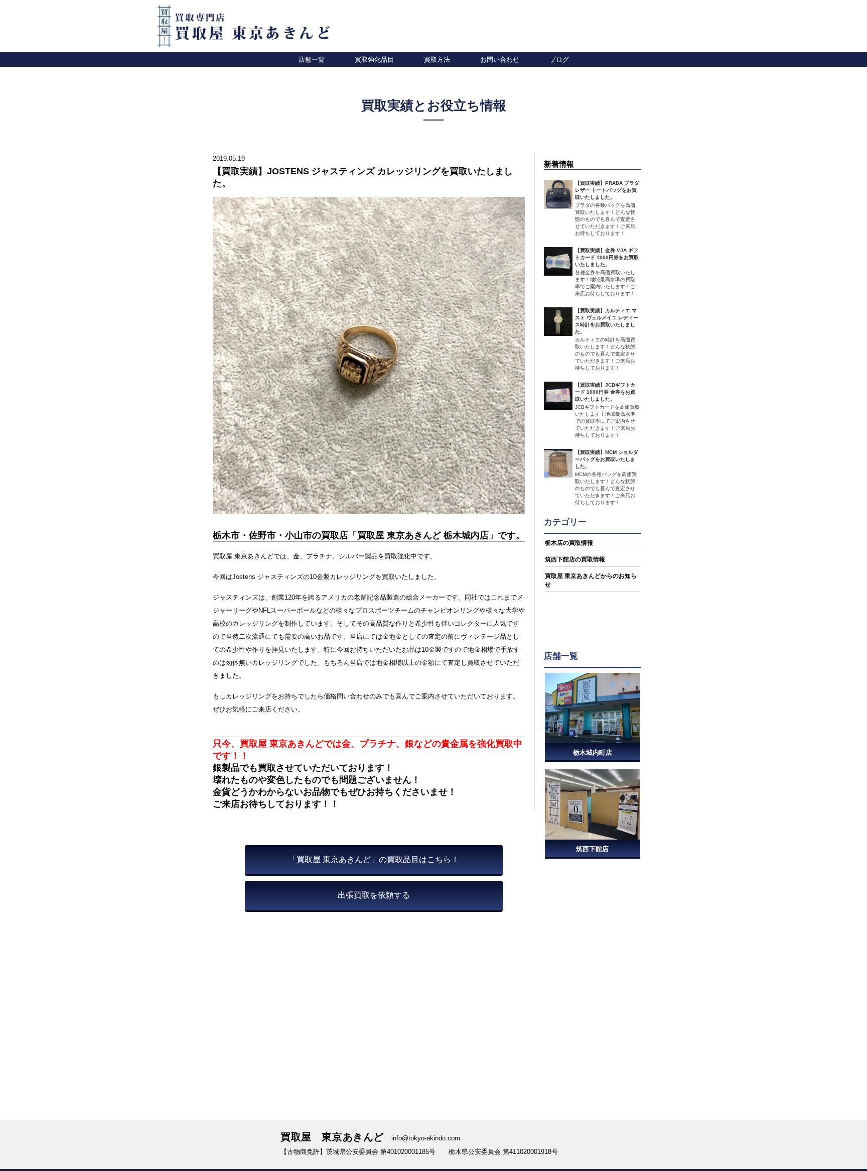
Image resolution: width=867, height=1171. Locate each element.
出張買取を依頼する (374, 895)
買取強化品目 (374, 59)
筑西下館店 (592, 849)
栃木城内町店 (592, 752)
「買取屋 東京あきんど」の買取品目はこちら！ (373, 859)
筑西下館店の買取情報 (575, 559)
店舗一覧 (312, 59)
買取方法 (437, 59)
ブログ (559, 59)
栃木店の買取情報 (569, 542)
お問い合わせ (499, 59)
